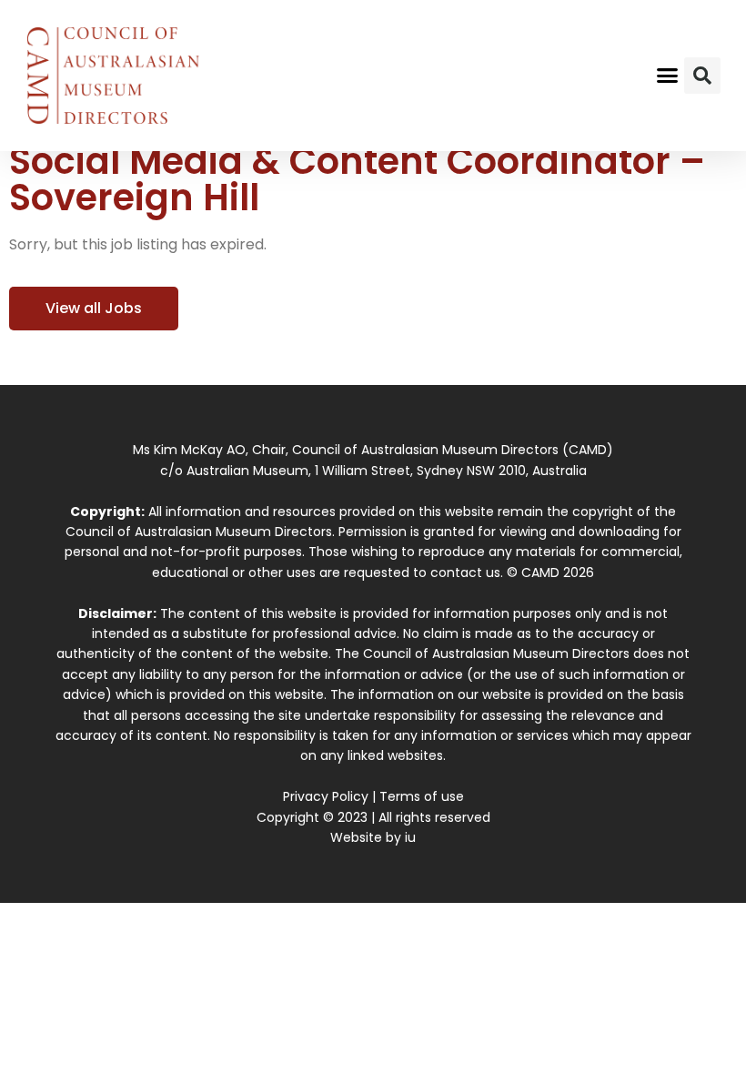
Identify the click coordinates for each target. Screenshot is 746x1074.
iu (410, 837)
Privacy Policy (325, 796)
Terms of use (421, 796)
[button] (667, 75)
